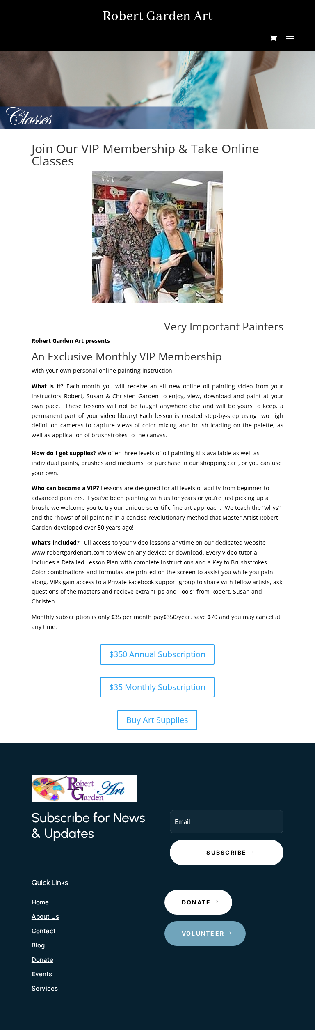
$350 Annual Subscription (157, 654)
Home (40, 902)
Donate (42, 959)
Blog (38, 945)
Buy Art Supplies (157, 719)
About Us (45, 916)
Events (42, 974)
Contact (44, 931)
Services (45, 988)
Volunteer (203, 933)
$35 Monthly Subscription (157, 687)
